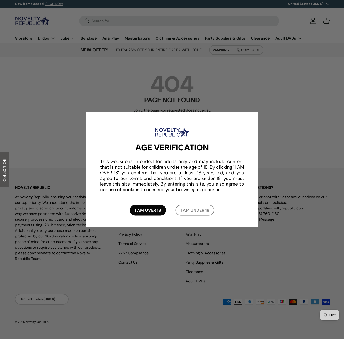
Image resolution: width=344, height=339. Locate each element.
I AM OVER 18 (148, 210)
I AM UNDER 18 (195, 210)
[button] (4, 169)
